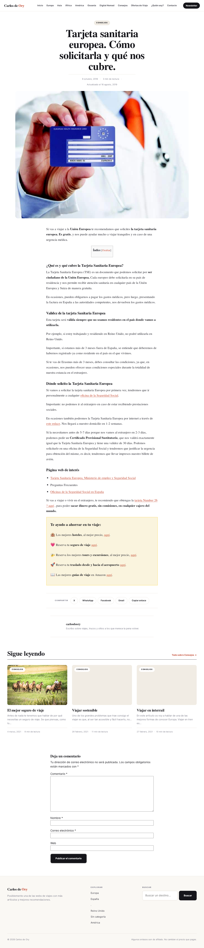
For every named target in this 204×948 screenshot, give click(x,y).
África (68, 5)
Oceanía (91, 5)
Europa (50, 5)
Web (53, 843)
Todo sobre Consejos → (184, 655)
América (79, 5)
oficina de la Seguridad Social (99, 395)
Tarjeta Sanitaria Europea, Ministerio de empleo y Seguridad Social (93, 478)
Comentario (58, 773)
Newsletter (191, 5)
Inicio (40, 5)
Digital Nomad (107, 5)
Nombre (56, 818)
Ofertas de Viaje (139, 5)
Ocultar (106, 250)
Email (121, 600)
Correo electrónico (63, 830)
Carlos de (14, 5)
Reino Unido (98, 910)
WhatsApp (87, 600)
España (95, 899)
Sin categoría (98, 916)
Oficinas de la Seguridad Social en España (77, 492)
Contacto (172, 5)
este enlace (53, 423)
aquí (106, 535)
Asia (59, 5)
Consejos (122, 5)
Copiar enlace (139, 600)
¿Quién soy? (157, 5)
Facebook (106, 600)
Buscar (188, 895)
